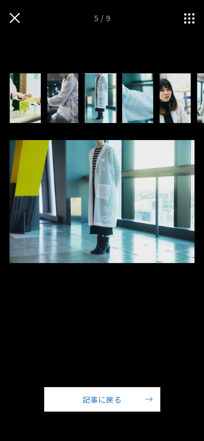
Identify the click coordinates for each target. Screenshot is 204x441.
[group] (25, 98)
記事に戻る (102, 399)
